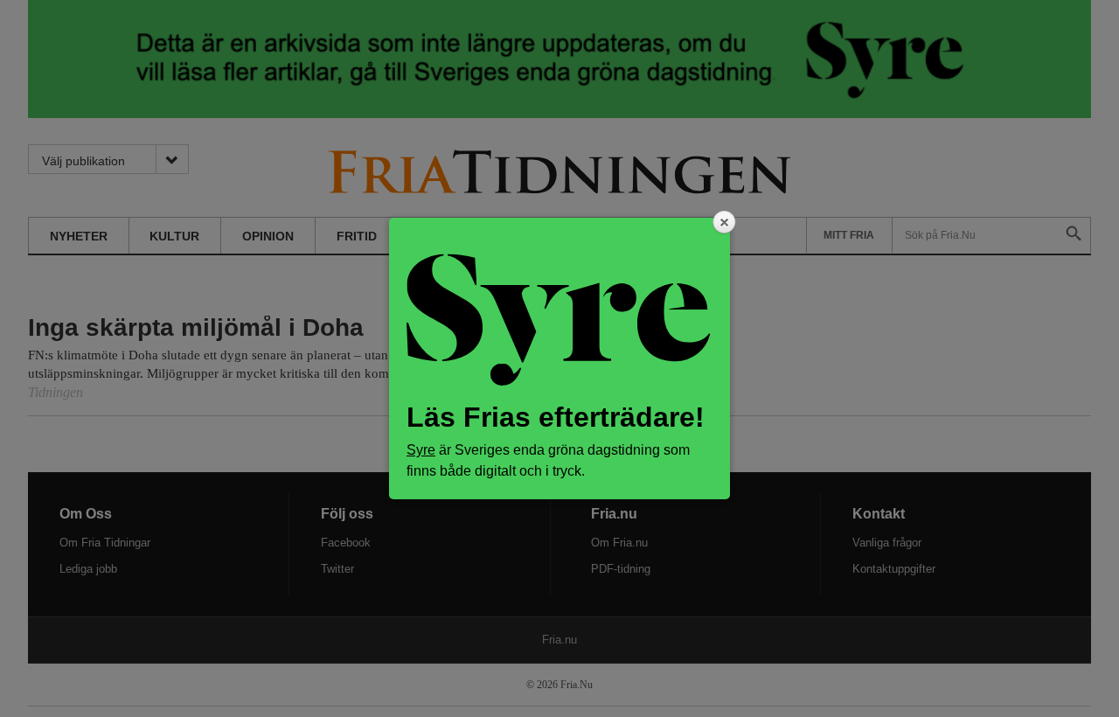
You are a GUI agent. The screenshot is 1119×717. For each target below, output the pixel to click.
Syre (421, 449)
